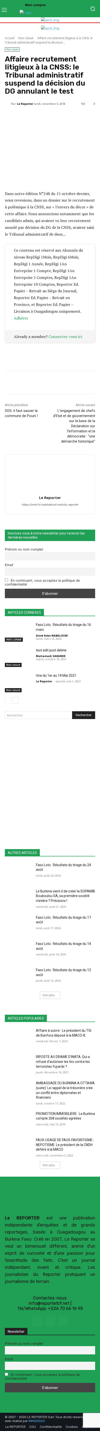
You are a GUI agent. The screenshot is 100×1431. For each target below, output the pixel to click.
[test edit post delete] (18, 657)
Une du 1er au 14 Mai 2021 (56, 675)
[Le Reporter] (8, 103)
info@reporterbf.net (49, 1303)
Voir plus (48, 995)
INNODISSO (37, 1421)
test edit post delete (51, 650)
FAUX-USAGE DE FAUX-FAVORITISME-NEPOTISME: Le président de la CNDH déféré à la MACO (65, 1144)
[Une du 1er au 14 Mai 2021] (18, 682)
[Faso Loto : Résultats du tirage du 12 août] (18, 977)
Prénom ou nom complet (24, 549)
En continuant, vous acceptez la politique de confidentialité (42, 582)
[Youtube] (63, 1321)
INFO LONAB (13, 639)
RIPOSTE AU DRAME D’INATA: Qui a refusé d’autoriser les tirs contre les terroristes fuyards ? (63, 1061)
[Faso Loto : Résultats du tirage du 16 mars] (18, 631)
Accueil (10, 38)
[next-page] (16, 700)
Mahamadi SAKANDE (51, 656)
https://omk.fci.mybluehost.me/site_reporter (50, 504)
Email (9, 565)
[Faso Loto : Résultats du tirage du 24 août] (18, 872)
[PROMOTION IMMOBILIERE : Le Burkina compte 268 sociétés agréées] (18, 1120)
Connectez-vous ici (65, 336)
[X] (50, 1321)
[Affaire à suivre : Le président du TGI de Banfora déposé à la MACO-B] (18, 1037)
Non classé (25, 38)
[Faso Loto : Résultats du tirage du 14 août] (18, 951)
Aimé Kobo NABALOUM (52, 635)
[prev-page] (8, 700)
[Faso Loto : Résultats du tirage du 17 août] (18, 924)
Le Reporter (25, 104)
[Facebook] (37, 1321)
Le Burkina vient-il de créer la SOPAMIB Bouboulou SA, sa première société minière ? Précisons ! (65, 896)
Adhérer (21, 318)
